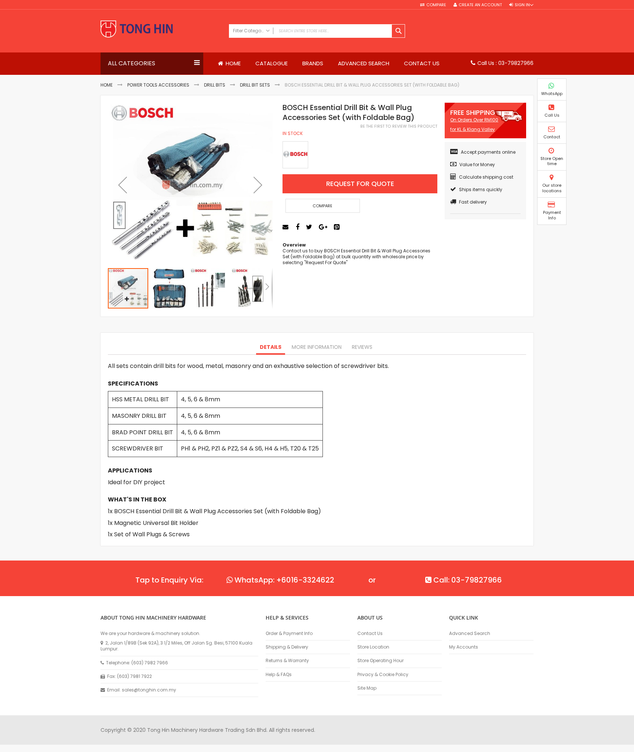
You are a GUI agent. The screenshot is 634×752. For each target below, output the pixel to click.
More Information (317, 347)
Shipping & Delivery (287, 647)
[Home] (161, 30)
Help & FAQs (279, 675)
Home (107, 85)
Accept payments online (488, 152)
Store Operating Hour (380, 661)
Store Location (373, 647)
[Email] (286, 227)
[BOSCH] (295, 154)
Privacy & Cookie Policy (382, 675)
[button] (122, 185)
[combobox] (317, 31)
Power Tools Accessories (158, 85)
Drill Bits (214, 85)
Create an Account (480, 5)
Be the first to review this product (398, 126)
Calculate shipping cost (486, 177)
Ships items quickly (480, 189)
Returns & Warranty (287, 661)
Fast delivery (473, 202)
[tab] (270, 347)
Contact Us (370, 633)
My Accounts (463, 647)
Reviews (362, 347)
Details (270, 347)
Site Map (366, 688)
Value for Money (477, 164)
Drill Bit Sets (255, 85)
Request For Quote (360, 183)
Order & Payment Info (289, 633)
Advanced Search (469, 633)
